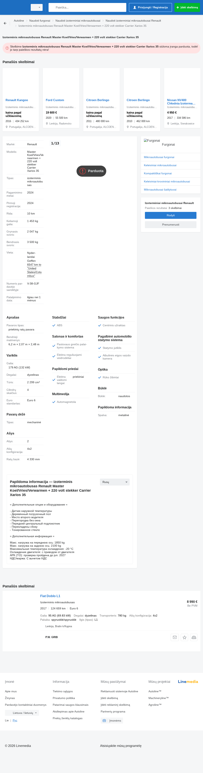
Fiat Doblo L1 (50, 596)
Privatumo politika (64, 698)
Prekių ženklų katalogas (67, 718)
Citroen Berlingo (97, 100)
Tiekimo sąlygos (63, 691)
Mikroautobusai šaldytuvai (160, 189)
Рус (15, 720)
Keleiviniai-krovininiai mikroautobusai (167, 181)
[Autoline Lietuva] (15, 7)
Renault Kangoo (17, 100)
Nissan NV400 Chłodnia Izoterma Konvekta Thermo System (179, 101)
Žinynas (10, 698)
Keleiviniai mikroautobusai (160, 165)
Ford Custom (55, 100)
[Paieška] (52, 7)
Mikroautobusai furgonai (159, 157)
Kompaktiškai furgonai (158, 173)
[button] (184, 637)
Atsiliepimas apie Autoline (68, 711)
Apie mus (11, 691)
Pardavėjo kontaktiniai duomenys (25, 704)
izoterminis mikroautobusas (35, 181)
